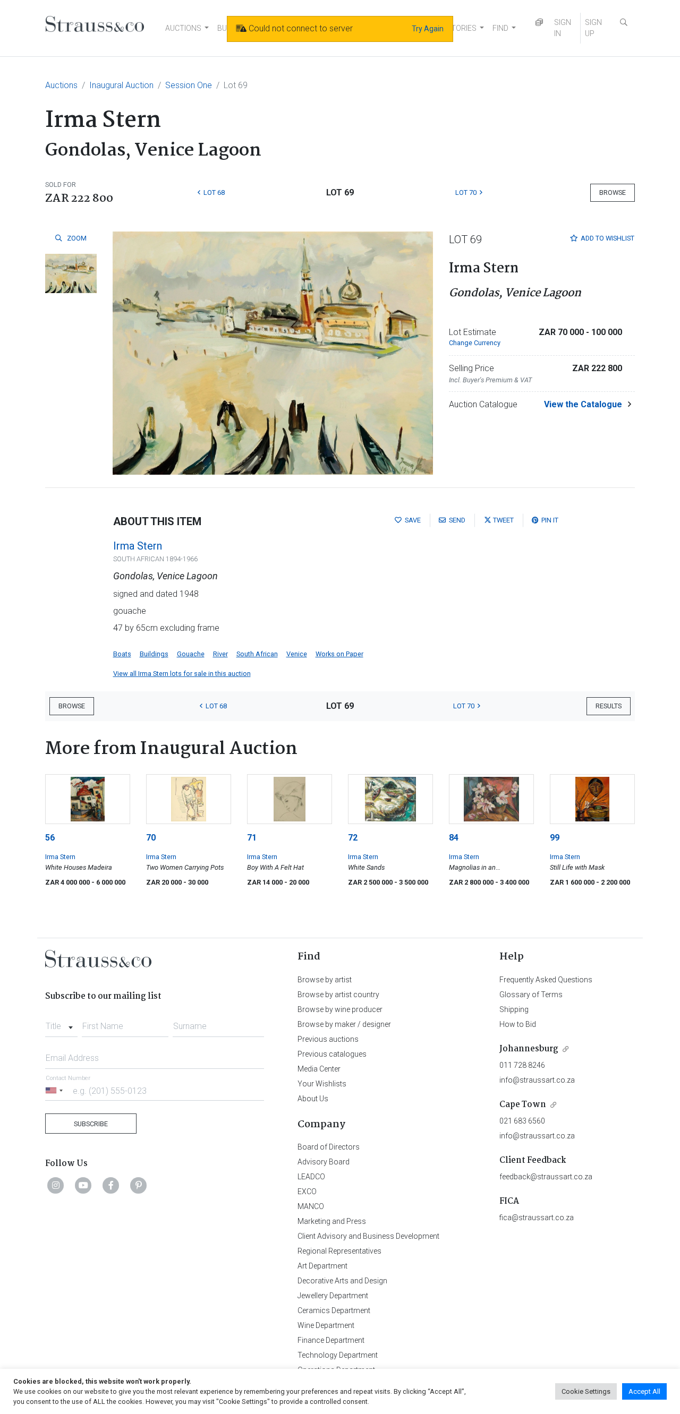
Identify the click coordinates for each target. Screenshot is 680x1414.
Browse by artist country (338, 994)
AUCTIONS (183, 28)
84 (453, 838)
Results (609, 706)
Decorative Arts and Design (342, 1280)
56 (50, 838)
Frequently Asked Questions (545, 979)
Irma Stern (137, 545)
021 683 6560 (522, 1121)
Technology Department (338, 1355)
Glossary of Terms (531, 994)
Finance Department (331, 1340)
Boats (122, 654)
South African (257, 654)
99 (554, 838)
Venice (296, 654)
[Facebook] (111, 1185)
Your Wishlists (322, 1083)
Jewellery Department (333, 1295)
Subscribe (91, 1124)
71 (252, 838)
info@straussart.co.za (537, 1080)
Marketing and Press (332, 1221)
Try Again (428, 28)
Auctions (61, 85)
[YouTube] (83, 1185)
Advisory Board (324, 1162)
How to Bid (517, 1024)
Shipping (514, 1009)
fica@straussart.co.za (536, 1217)
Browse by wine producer (340, 1009)
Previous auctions (328, 1039)
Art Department (322, 1266)
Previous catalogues (332, 1054)
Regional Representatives (339, 1251)
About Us (313, 1098)
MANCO (311, 1206)
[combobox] (61, 1023)
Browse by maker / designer (344, 1024)
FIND (500, 28)
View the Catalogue (583, 404)
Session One (188, 85)
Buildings (154, 654)
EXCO (307, 1191)
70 (151, 838)
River (220, 654)
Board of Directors (329, 1147)
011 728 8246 (522, 1065)
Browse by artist (325, 979)
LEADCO (311, 1176)
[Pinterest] (138, 1185)
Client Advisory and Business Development (368, 1236)
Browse (612, 192)
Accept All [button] (644, 1391)
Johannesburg (528, 1049)
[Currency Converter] (539, 22)
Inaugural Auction (121, 85)
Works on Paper (339, 654)
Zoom (76, 238)
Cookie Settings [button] (586, 1391)
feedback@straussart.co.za (545, 1176)
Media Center (319, 1069)
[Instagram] (55, 1185)
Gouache (191, 654)
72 (353, 838)
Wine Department (326, 1325)
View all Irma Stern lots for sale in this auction (182, 674)
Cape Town (522, 1104)
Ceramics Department (334, 1310)
